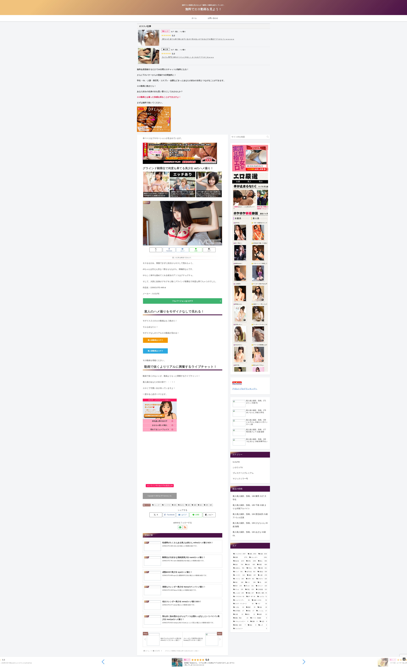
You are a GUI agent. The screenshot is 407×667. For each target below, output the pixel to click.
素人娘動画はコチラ (155, 340)
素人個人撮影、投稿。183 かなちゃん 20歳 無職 (250, 524)
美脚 (195, 505)
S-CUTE (147, 505)
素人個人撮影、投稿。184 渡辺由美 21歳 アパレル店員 (250, 516)
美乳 (175, 505)
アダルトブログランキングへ (244, 389)
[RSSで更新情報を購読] (185, 527)
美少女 (182, 505)
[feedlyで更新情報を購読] (180, 527)
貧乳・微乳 (209, 505)
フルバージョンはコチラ (182, 301)
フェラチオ (167, 505)
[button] (103, 661)
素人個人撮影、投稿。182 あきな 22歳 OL (249, 533)
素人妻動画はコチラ (155, 351)
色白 (201, 505)
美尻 (188, 505)
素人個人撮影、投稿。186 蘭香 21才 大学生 (249, 498)
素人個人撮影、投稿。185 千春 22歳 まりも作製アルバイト (249, 507)
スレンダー (157, 505)
